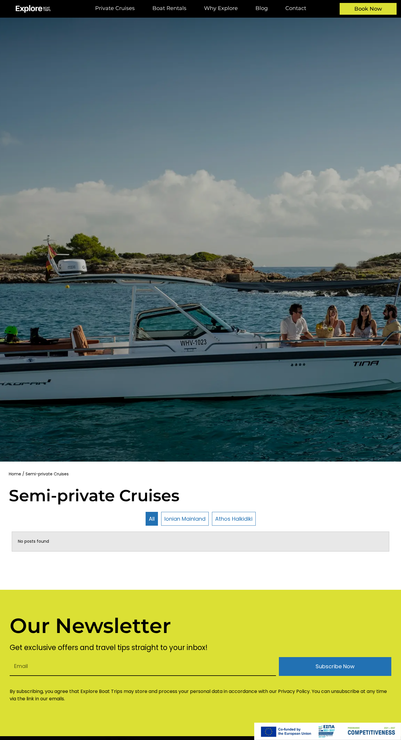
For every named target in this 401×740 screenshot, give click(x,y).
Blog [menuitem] (261, 8)
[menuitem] (115, 9)
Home (15, 474)
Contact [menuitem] (295, 8)
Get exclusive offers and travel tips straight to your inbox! (109, 648)
